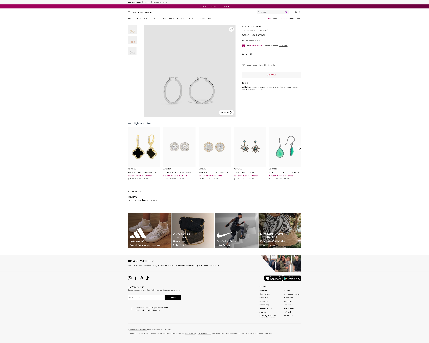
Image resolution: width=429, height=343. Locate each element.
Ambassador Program (292, 294)
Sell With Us (288, 316)
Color (248, 54)
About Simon (288, 305)
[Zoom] (190, 70)
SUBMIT (173, 298)
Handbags (180, 18)
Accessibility (264, 312)
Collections (288, 301)
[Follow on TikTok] (147, 279)
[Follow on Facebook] (136, 279)
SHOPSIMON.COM (134, 2)
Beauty (202, 18)
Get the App (288, 298)
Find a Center (294, 18)
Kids (188, 18)
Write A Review (134, 191)
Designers (147, 18)
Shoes (171, 18)
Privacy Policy (264, 305)
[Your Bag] (300, 12)
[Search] (273, 12)
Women (157, 18)
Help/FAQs (263, 287)
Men (164, 18)
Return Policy (264, 298)
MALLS (147, 2)
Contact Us (263, 290)
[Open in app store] (273, 280)
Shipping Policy (265, 294)
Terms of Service (266, 308)
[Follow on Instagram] (130, 279)
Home (194, 18)
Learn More (283, 46)
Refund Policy (264, 301)
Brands (138, 18)
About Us (287, 287)
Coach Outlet (250, 26)
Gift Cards (288, 312)
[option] (189, 71)
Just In (130, 18)
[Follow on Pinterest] (142, 279)
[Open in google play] (292, 280)
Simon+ (284, 18)
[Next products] (300, 148)
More (210, 18)
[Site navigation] (129, 12)
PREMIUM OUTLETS (160, 2)
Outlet (275, 18)
